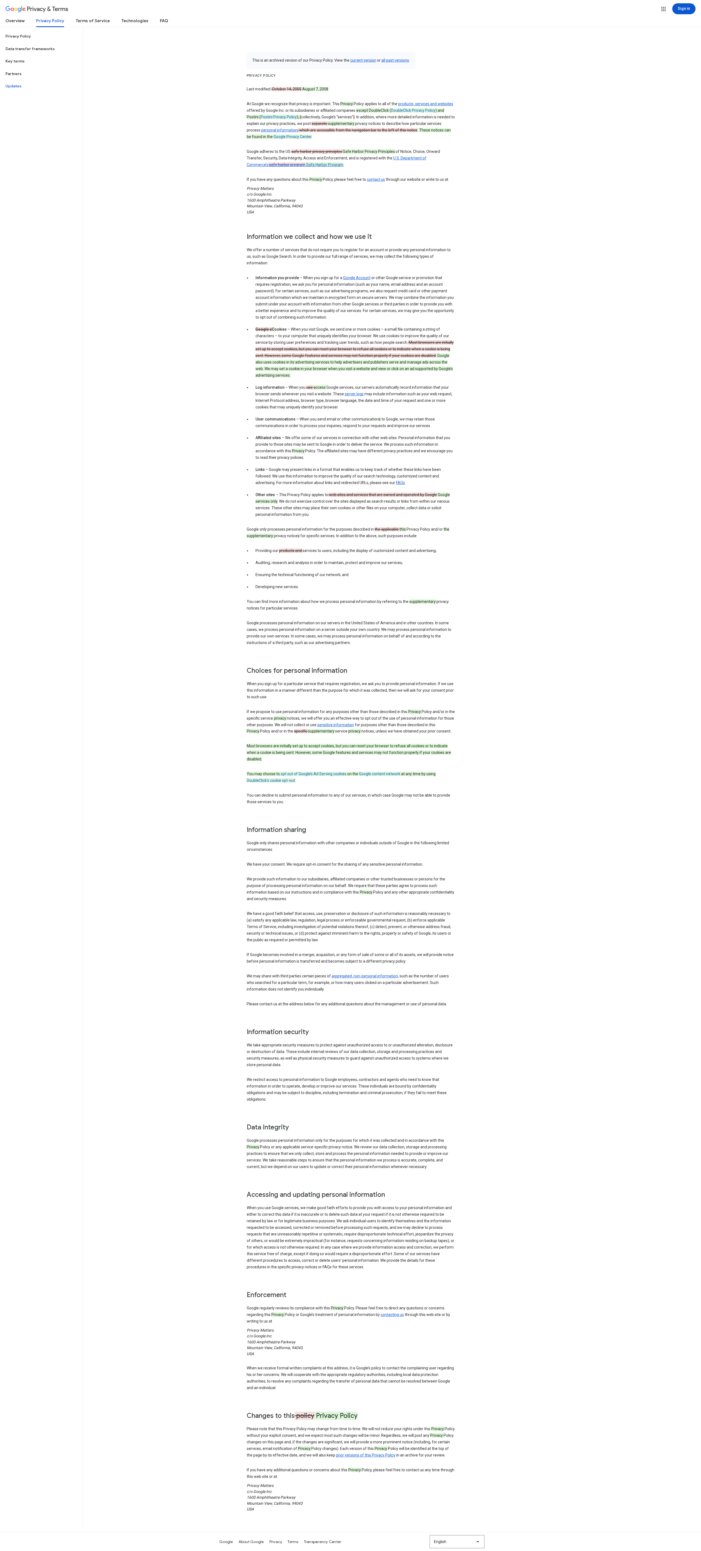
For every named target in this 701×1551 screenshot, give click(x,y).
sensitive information (335, 725)
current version (363, 60)
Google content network (379, 774)
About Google (251, 1541)
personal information (279, 130)
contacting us (392, 1314)
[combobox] (457, 1541)
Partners (13, 73)
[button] (663, 9)
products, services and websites (425, 104)
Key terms (15, 61)
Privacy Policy (50, 20)
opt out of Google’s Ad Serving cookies (313, 774)
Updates (13, 86)
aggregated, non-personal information (365, 976)
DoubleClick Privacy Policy (413, 110)
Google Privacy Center (292, 137)
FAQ (164, 20)
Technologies (134, 20)
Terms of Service (93, 20)
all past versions (395, 60)
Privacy (275, 1541)
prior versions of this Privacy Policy (365, 1455)
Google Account (356, 278)
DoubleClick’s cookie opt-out (271, 780)
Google (226, 1541)
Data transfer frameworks (30, 48)
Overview (15, 20)
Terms (293, 1541)
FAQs (400, 482)
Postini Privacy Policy (279, 117)
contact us (376, 179)
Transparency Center (322, 1541)
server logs (354, 394)
